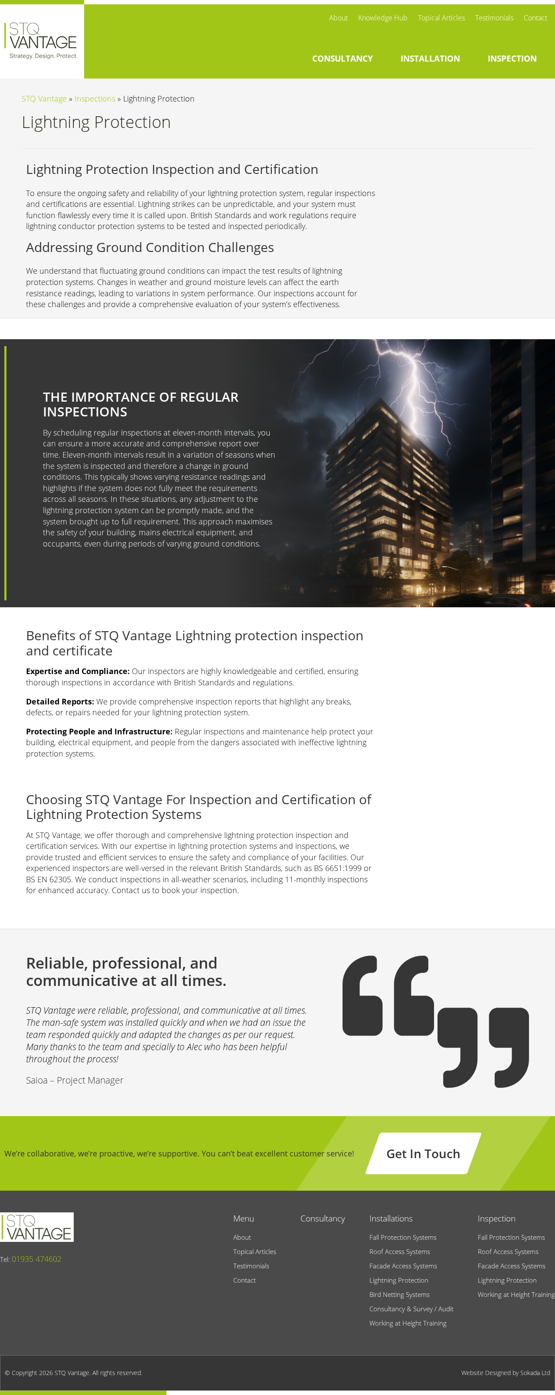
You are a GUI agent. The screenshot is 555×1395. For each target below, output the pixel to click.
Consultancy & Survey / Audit (411, 1308)
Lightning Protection (398, 1280)
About (338, 18)
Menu (243, 1218)
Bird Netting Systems (399, 1294)
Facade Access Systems (403, 1265)
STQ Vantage (44, 98)
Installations (391, 1218)
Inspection (497, 1218)
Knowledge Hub (383, 18)
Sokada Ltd (535, 1373)
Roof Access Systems (399, 1251)
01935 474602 (37, 1259)
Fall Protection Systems (403, 1237)
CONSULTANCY (342, 58)
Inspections (95, 98)
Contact (535, 18)
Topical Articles (441, 18)
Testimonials (494, 18)
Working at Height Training (408, 1323)
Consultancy (322, 1218)
